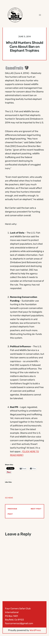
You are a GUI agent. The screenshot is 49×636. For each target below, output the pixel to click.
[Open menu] (39, 14)
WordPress (35, 630)
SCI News (9, 498)
